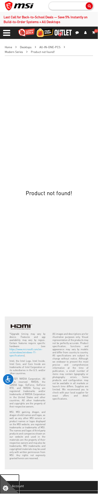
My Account (15, 486)
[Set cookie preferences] (9, 484)
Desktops (26, 47)
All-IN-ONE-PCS (50, 47)
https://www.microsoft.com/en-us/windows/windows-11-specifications (25, 352)
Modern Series (14, 52)
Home (8, 47)
